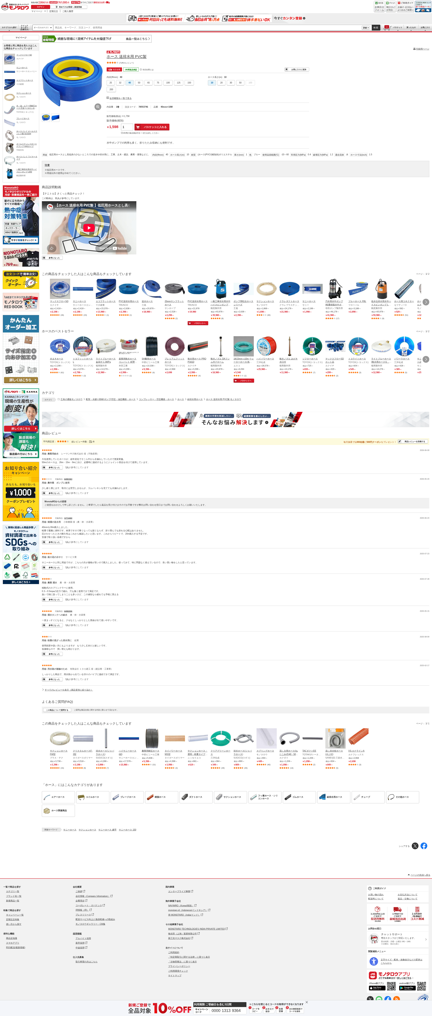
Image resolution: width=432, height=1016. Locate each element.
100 (168, 82)
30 (231, 82)
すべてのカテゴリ (41, 28)
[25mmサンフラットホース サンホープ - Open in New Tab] (175, 289)
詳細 (365, 28)
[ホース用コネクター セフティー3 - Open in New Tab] (404, 289)
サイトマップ (174, 975)
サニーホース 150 (127, 829)
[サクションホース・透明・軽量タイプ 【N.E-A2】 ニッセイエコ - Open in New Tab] (198, 738)
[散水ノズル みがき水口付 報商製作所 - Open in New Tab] (289, 346)
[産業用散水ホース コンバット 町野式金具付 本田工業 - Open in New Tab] (129, 346)
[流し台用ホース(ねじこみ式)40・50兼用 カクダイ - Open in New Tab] (289, 738)
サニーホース (69, 829)
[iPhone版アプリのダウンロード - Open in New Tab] (382, 987)
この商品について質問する (57, 710)
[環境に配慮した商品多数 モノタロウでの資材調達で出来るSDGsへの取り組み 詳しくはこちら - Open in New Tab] (21, 583)
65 (148, 82)
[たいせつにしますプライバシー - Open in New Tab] (423, 1000)
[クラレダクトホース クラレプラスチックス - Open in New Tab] (289, 289)
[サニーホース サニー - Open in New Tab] (312, 289)
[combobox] (207, 27)
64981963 (68, 479)
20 (221, 82)
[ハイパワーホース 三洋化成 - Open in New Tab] (266, 346)
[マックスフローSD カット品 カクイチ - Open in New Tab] (335, 346)
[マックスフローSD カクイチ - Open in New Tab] (60, 289)
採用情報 (77, 933)
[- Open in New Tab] (377, 914)
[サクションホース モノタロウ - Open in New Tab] (266, 289)
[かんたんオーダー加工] (21, 383)
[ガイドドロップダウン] (405, 8)
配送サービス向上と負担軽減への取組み (95, 919)
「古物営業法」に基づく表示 (182, 961)
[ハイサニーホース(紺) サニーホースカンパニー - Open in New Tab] (129, 738)
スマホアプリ (12, 943)
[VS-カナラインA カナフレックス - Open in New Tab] (358, 738)
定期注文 (53, 11)
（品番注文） (24, 27)
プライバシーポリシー (179, 966)
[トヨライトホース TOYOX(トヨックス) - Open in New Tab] (358, 346)
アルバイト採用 (83, 938)
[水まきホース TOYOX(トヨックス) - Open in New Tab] (60, 346)
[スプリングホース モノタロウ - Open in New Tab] (266, 738)
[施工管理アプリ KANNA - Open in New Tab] (21, 431)
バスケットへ (200, 323)
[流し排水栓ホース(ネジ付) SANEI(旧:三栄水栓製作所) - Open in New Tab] (335, 738)
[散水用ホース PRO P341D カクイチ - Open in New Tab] (198, 346)
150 (189, 82)
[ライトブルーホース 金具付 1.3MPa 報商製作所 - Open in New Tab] (106, 346)
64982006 (68, 611)
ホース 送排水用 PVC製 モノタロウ (223, 399)
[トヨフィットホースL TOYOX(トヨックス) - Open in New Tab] (83, 346)
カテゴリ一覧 (12, 891)
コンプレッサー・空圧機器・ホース (156, 399)
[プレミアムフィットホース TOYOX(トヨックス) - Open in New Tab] (175, 346)
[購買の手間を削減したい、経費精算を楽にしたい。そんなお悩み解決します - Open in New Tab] (235, 419)
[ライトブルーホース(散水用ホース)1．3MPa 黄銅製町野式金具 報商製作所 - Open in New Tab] (381, 346)
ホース (180, 399)
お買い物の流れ (376, 894)
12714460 (68, 518)
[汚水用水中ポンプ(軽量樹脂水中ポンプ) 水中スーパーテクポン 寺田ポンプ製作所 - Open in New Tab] (335, 289)
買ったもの (411, 27)
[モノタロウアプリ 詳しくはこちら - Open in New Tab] (398, 975)
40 (129, 82)
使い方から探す (13, 924)
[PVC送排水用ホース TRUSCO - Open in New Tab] (129, 289)
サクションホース (87, 829)
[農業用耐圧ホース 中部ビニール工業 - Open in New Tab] (152, 738)
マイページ (36, 11)
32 (120, 82)
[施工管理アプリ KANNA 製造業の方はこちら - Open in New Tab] (21, 457)
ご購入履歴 (67, 11)
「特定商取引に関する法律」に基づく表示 (189, 957)
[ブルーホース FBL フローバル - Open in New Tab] (358, 289)
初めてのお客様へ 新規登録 (70, 7)
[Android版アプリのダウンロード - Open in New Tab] (413, 987)
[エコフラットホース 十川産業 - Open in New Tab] (106, 289)
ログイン (40, 7)
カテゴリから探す (9, 27)
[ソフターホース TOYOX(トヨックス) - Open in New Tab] (312, 346)
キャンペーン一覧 (15, 915)
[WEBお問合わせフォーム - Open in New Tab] (379, 6)
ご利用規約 (173, 952)
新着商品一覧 (12, 900)
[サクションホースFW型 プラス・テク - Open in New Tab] (60, 738)
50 (139, 82)
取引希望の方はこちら (87, 961)
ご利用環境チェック (178, 971)
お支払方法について (407, 894)
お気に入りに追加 (298, 69)
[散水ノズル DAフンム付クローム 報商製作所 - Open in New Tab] (221, 346)
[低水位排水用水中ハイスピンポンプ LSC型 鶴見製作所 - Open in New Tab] (381, 289)
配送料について (376, 898)
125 (178, 82)
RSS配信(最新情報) (15, 947)
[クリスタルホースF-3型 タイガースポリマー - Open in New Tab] (83, 738)
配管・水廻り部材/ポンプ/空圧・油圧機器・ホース (111, 399)
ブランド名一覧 (13, 896)
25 (111, 82)
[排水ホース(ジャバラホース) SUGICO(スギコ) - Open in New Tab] (106, 738)
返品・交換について (407, 898)
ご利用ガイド (379, 888)
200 (111, 89)
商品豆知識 (11, 938)
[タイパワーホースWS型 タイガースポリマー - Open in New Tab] (175, 738)
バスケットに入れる (155, 127)
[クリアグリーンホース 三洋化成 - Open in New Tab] (221, 738)
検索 (376, 27)
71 (90, 441)
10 (212, 82)
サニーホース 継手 (107, 829)
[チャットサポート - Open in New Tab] (391, 6)
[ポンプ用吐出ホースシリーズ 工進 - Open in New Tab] (244, 289)
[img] (16, 7)
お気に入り (425, 27)
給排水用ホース (195, 399)
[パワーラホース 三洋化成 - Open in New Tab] (404, 346)
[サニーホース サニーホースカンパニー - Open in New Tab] (83, 289)
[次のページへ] (426, 302)
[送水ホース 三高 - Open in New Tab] (152, 289)
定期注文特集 (12, 919)
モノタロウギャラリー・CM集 (90, 924)
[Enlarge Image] (97, 106)
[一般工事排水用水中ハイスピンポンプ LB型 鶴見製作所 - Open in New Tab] (221, 289)
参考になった (54, 258)
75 (158, 82)
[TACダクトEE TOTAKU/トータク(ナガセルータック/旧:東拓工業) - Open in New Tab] (312, 738)
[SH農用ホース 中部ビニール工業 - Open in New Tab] (152, 346)
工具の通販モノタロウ (72, 399)
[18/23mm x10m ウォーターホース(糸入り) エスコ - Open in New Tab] (244, 346)
